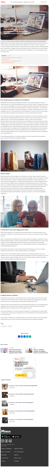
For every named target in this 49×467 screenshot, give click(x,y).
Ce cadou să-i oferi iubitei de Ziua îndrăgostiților (20, 419)
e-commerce (3, 326)
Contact (3, 461)
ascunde (8, 55)
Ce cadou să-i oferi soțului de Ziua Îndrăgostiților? (21, 394)
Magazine (16, 454)
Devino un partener (5, 451)
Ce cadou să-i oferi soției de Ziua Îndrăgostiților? (21, 402)
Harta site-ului (4, 458)
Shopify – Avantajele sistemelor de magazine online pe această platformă (40, 351)
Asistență (16, 461)
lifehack (9, 326)
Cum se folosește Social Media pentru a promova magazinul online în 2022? (15, 351)
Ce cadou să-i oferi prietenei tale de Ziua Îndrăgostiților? (23, 385)
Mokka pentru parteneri (28, 2)
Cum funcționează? (19, 451)
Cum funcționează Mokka (16, 2)
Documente (4, 454)
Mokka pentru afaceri (8, 26)
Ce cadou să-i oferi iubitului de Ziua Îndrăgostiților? (21, 411)
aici (17, 245)
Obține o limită (21, 375)
